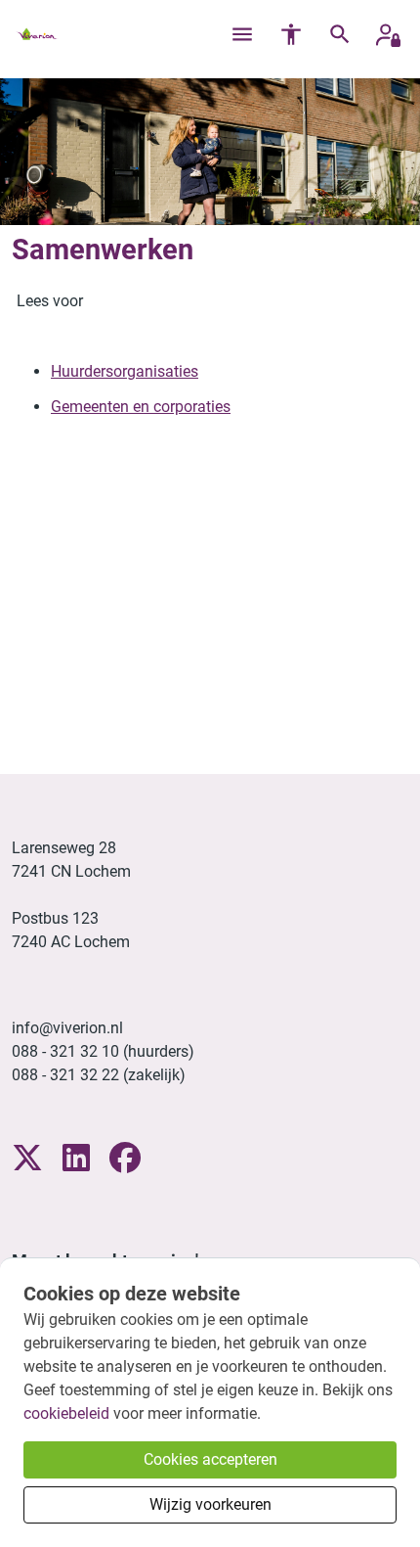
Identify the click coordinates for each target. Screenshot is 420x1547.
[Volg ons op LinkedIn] (76, 1159)
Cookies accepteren (210, 1459)
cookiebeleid (66, 1413)
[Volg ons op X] (27, 1159)
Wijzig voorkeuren (210, 1504)
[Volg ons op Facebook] (125, 1159)
